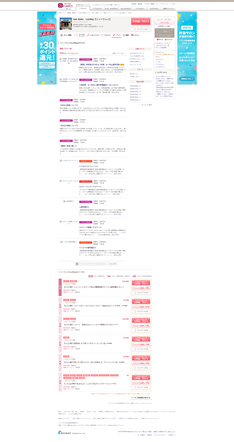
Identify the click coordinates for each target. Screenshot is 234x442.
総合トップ (61, 13)
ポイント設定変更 (161, 47)
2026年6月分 (136, 91)
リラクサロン (140, 8)
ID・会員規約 (141, 435)
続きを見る (118, 72)
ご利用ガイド (172, 435)
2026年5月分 (136, 94)
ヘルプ (173, 4)
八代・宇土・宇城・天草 (70, 411)
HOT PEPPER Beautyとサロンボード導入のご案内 (134, 431)
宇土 (94, 411)
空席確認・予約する (141, 21)
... (107, 264)
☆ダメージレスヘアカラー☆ (90, 187)
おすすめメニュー (138, 59)
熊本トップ (107, 13)
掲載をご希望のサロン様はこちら (165, 431)
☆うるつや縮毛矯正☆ (87, 248)
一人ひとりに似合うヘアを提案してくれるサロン (145, 411)
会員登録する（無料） (164, 26)
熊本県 (82, 411)
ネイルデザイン (160, 67)
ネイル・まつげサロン (111, 8)
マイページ (164, 4)
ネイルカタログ (126, 8)
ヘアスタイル (97, 8)
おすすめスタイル (137, 53)
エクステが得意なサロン (75, 413)
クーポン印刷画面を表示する (140, 398)
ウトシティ (121, 425)
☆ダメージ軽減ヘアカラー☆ (90, 227)
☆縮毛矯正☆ (84, 207)
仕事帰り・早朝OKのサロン (106, 411)
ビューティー (136, 64)
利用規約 (149, 435)
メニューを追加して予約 (141, 288)
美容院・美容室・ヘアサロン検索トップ (145, 4)
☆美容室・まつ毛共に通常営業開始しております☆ (98, 85)
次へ (122, 53)
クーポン (158, 62)
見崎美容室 (93, 425)
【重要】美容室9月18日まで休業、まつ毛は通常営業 (99, 65)
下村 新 (101, 61)
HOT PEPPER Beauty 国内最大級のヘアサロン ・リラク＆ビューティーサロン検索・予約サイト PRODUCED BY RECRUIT (66, 6)
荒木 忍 (134, 74)
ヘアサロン (83, 8)
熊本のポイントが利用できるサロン (129, 418)
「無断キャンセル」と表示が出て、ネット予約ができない (164, 95)
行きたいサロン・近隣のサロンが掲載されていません (164, 80)
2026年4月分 (136, 97)
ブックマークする (142, 29)
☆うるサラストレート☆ (88, 166)
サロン (158, 57)
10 (104, 264)
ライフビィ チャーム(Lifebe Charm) (107, 425)
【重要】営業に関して (68, 146)
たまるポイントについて (163, 43)
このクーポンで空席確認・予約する (141, 283)
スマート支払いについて (163, 76)
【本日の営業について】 (69, 105)
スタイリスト (160, 59)
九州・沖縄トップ (96, 13)
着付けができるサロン (123, 411)
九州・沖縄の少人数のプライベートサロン (104, 418)
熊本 (59, 411)
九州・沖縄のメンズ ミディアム (81, 418)
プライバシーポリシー (160, 435)
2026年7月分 (136, 89)
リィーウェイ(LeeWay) (119, 13)
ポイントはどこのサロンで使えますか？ (164, 84)
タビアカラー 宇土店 (83, 425)
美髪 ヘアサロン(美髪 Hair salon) (67, 425)
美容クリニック (168, 8)
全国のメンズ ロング (64, 418)
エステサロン (154, 8)
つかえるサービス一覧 (162, 45)
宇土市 (88, 411)
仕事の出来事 (136, 61)
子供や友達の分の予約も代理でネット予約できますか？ (164, 88)
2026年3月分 (136, 100)
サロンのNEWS (137, 56)
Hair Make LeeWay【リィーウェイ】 (92, 19)
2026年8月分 (136, 86)
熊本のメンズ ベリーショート (150, 418)
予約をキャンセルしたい (163, 92)
